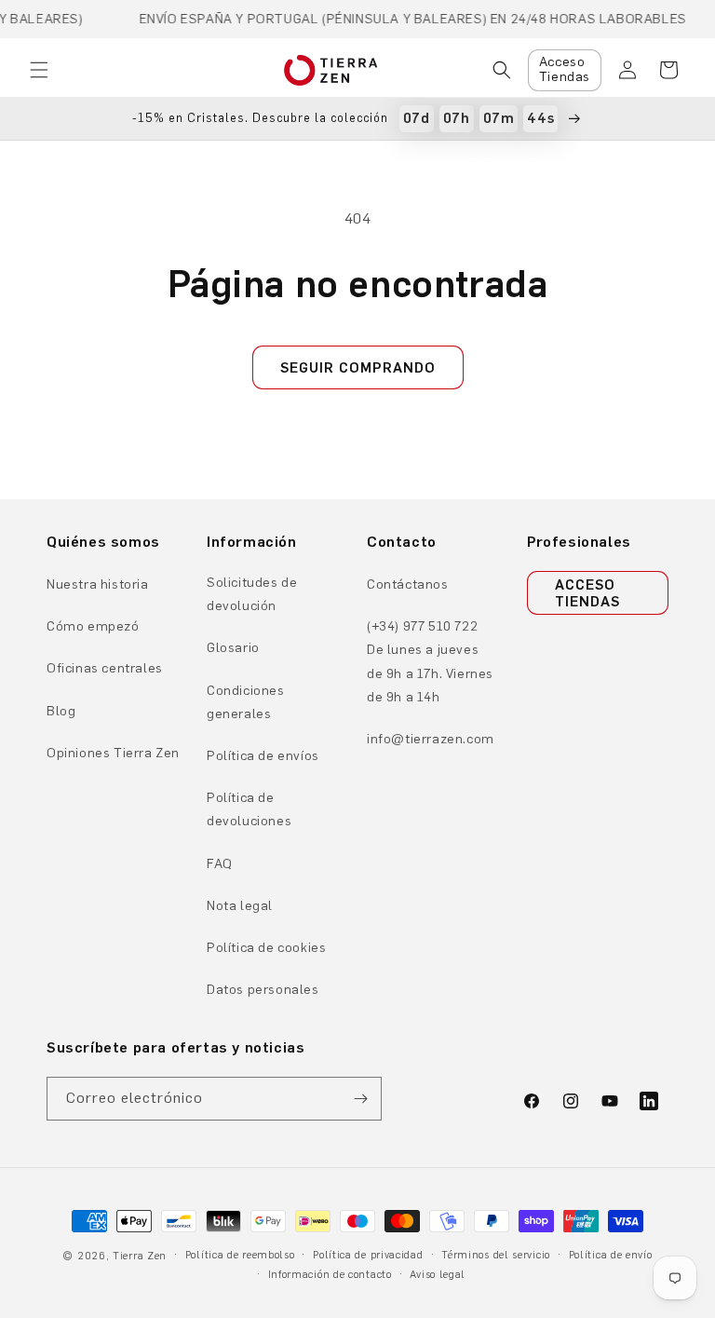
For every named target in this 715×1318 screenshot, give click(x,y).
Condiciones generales (246, 702)
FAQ (220, 864)
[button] (39, 69)
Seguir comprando (358, 368)
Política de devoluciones (249, 809)
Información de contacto (330, 1275)
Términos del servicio (495, 1255)
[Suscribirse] (360, 1099)
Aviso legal (437, 1275)
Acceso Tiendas (564, 70)
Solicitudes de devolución (252, 594)
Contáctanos (408, 584)
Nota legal (240, 906)
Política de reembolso (240, 1255)
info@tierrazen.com (430, 739)
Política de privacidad (368, 1255)
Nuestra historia (98, 584)
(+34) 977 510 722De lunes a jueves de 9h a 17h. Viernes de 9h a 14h (430, 661)
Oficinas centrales (105, 668)
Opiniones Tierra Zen (113, 753)
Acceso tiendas (587, 593)
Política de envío (611, 1255)
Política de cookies (266, 948)
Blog (61, 711)
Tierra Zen (140, 1256)
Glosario (233, 648)
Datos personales (263, 990)
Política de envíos (263, 756)
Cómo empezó (93, 626)
